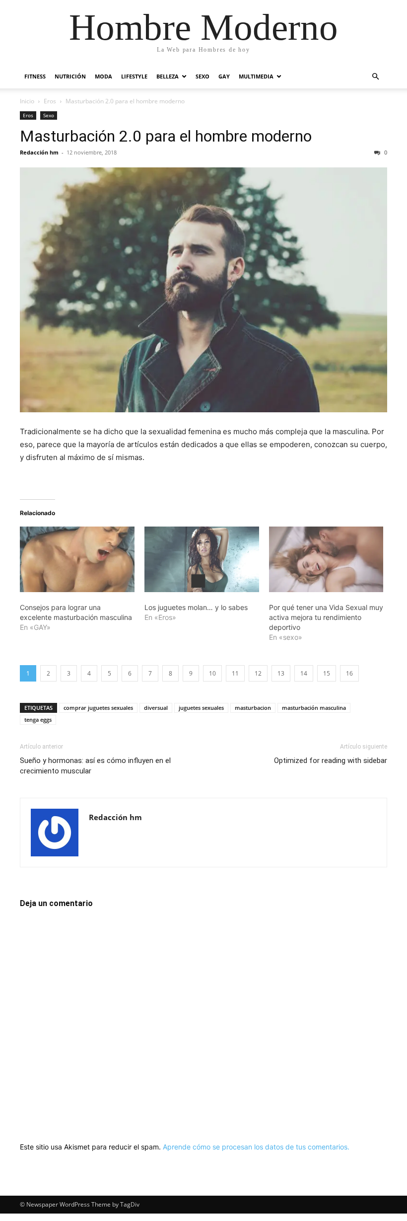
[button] (375, 76)
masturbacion (253, 707)
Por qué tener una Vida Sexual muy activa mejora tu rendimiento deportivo (326, 617)
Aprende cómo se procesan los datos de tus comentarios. (256, 1147)
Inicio (27, 101)
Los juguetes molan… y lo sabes (196, 607)
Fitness (35, 76)
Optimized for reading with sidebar (330, 760)
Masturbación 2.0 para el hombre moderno (166, 136)
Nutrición (70, 76)
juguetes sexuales (201, 707)
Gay (224, 76)
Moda (103, 76)
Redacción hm (39, 152)
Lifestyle (134, 76)
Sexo (202, 76)
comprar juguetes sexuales (98, 707)
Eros (50, 101)
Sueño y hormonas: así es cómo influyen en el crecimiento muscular (95, 765)
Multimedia (256, 76)
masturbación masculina (314, 707)
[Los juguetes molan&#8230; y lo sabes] (201, 559)
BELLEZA (167, 76)
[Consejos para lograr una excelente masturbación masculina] (77, 559)
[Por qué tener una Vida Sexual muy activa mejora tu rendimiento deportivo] (326, 559)
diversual (156, 707)
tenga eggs (38, 719)
